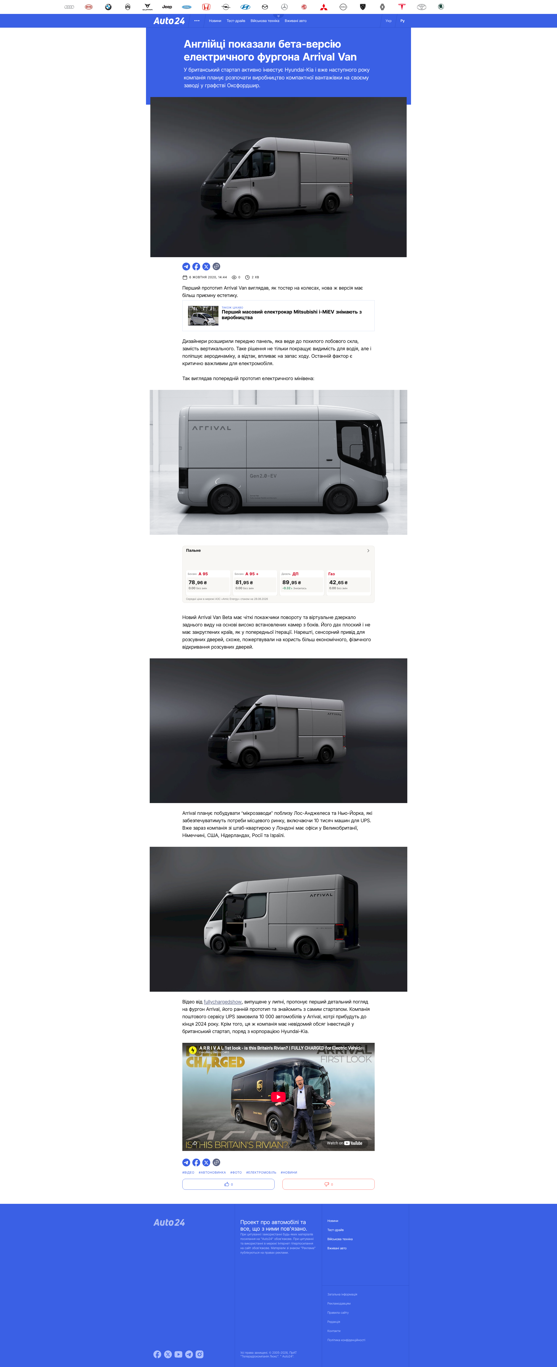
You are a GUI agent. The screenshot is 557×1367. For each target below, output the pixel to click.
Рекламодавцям (339, 1303)
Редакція (333, 1322)
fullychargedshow (223, 1002)
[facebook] (196, 266)
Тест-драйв (236, 20)
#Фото (236, 1172)
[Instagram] (199, 1354)
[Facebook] (157, 1354)
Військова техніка (265, 20)
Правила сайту (338, 1313)
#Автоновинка (212, 1172)
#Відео (188, 1172)
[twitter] (206, 266)
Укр (389, 20)
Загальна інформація (342, 1294)
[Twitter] (168, 1354)
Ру (403, 20)
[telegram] (186, 266)
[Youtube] (178, 1354)
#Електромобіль (261, 1172)
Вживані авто (296, 20)
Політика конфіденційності (346, 1340)
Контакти (334, 1331)
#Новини (289, 1172)
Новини (215, 20)
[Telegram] (189, 1354)
